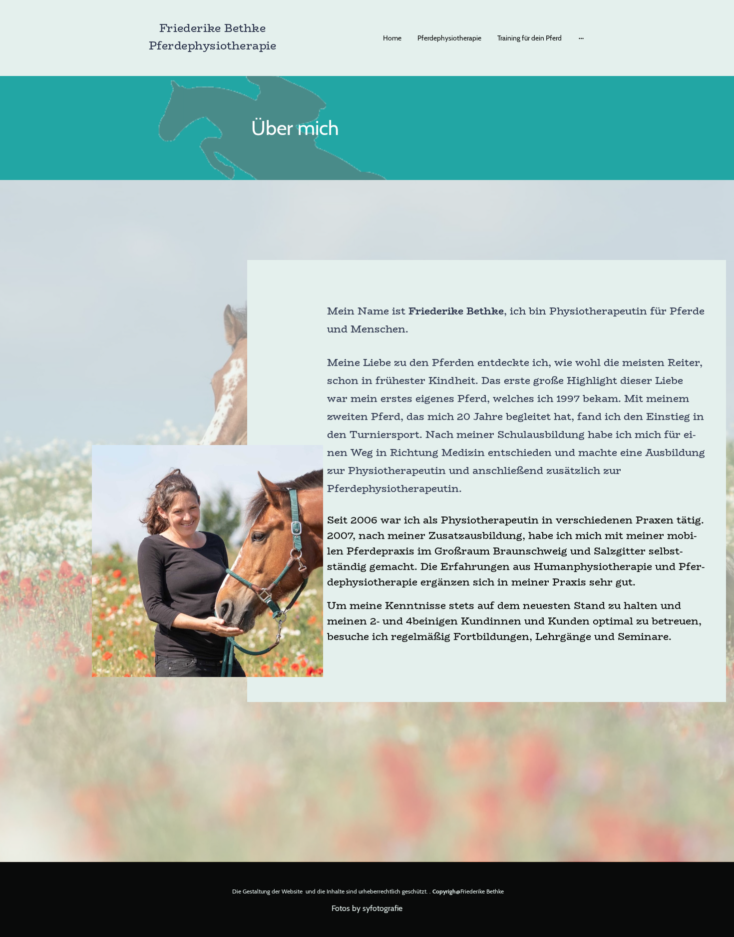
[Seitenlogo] (212, 63)
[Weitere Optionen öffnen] (581, 38)
